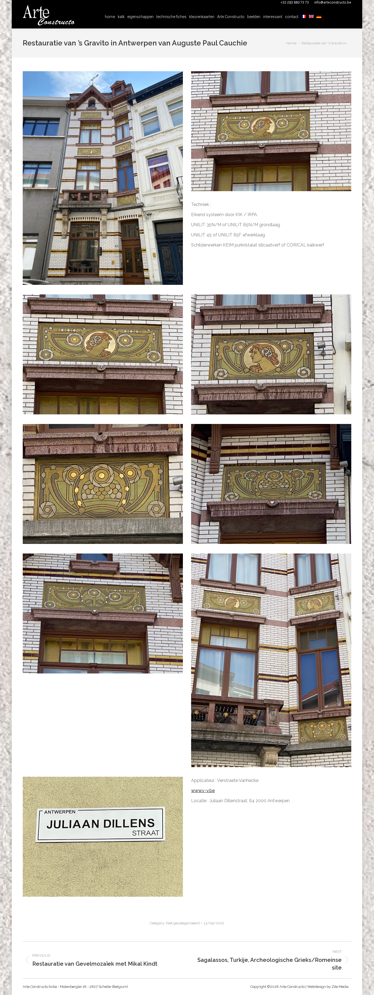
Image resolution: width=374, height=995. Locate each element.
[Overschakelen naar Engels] (311, 16)
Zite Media (340, 987)
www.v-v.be (203, 790)
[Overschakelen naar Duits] (319, 16)
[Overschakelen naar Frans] (303, 16)
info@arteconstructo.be (332, 2)
